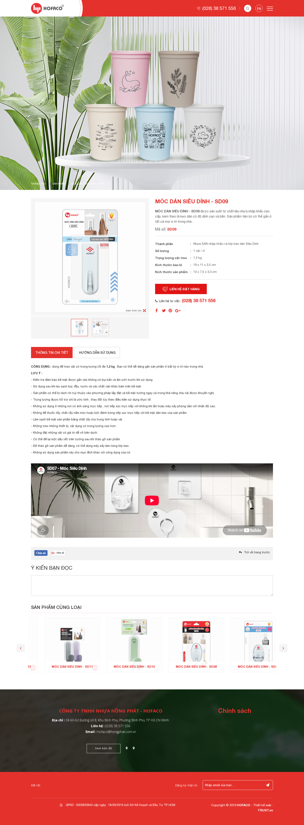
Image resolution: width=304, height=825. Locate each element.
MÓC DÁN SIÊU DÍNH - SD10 (121, 666)
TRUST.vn (265, 810)
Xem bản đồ (103, 748)
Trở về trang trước (257, 552)
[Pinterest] (171, 310)
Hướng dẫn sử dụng (97, 352)
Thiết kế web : (263, 805)
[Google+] (178, 310)
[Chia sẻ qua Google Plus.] (58, 552)
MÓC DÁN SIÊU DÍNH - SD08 (183, 666)
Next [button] (283, 648)
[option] (152, 103)
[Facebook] (158, 310)
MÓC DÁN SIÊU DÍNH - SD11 (58, 666)
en (259, 8)
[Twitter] (165, 310)
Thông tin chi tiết (51, 352)
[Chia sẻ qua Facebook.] (41, 552)
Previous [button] (21, 648)
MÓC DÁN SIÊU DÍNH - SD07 (245, 666)
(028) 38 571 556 (219, 8)
